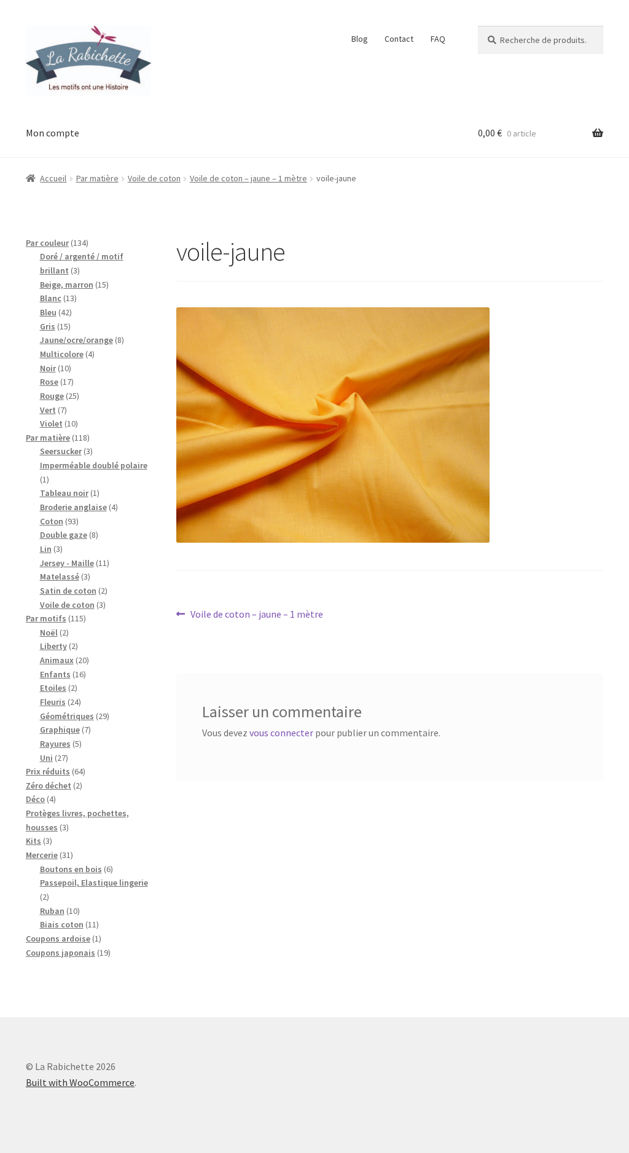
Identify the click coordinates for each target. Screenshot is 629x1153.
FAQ (438, 38)
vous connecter (281, 732)
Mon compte (52, 133)
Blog (359, 38)
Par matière (97, 178)
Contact (399, 38)
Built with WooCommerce (80, 1082)
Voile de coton (154, 178)
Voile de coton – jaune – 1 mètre (248, 178)
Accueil (53, 178)
